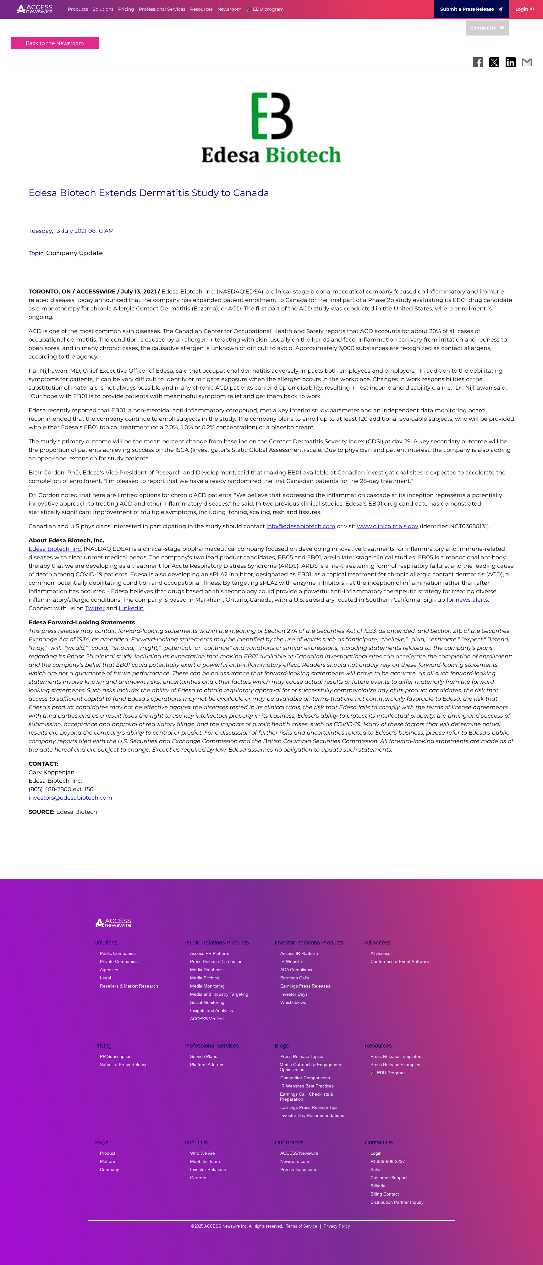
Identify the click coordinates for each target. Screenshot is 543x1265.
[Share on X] (494, 62)
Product (107, 1153)
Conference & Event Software (399, 961)
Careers (198, 1177)
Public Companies (118, 953)
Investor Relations (208, 1169)
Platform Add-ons (207, 1064)
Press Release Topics (301, 1056)
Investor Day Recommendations (312, 1115)
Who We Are (202, 1153)
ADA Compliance (297, 969)
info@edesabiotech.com (300, 526)
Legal (105, 977)
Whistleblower (294, 1002)
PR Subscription (116, 1056)
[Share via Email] (527, 62)
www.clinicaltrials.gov (387, 526)
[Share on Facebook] (478, 62)
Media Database (206, 969)
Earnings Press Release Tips (308, 1107)
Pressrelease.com (298, 1169)
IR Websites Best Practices (307, 1085)
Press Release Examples (395, 1064)
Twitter (95, 608)
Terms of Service (301, 1226)
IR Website (291, 961)
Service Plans (203, 1056)
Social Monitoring (207, 1002)
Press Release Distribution (216, 961)
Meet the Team (205, 1161)
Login (521, 9)
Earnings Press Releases (305, 985)
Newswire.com (294, 1161)
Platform (108, 1161)
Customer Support (388, 1177)
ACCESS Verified (207, 1018)
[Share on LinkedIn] (511, 62)
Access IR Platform (299, 953)
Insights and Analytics (211, 1010)
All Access (380, 953)
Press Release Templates (395, 1056)
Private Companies (119, 961)
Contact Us (483, 28)
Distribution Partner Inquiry (397, 1202)
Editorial (378, 1185)
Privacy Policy (337, 1226)
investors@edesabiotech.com (70, 797)
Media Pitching (204, 977)
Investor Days (294, 994)
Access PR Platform (209, 953)
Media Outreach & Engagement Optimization (311, 1067)
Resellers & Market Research (129, 985)
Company (109, 1169)
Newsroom (229, 9)
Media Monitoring (207, 985)
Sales (375, 1169)
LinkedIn (131, 608)
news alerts (472, 599)
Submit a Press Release (467, 9)
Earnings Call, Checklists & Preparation (306, 1097)
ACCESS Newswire (299, 1153)
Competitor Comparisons (305, 1077)
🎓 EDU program (265, 9)
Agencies (109, 969)
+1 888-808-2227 (387, 1161)
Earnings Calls (294, 977)
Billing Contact (384, 1194)
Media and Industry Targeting (219, 994)
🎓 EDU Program (387, 1072)
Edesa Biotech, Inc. (55, 548)
